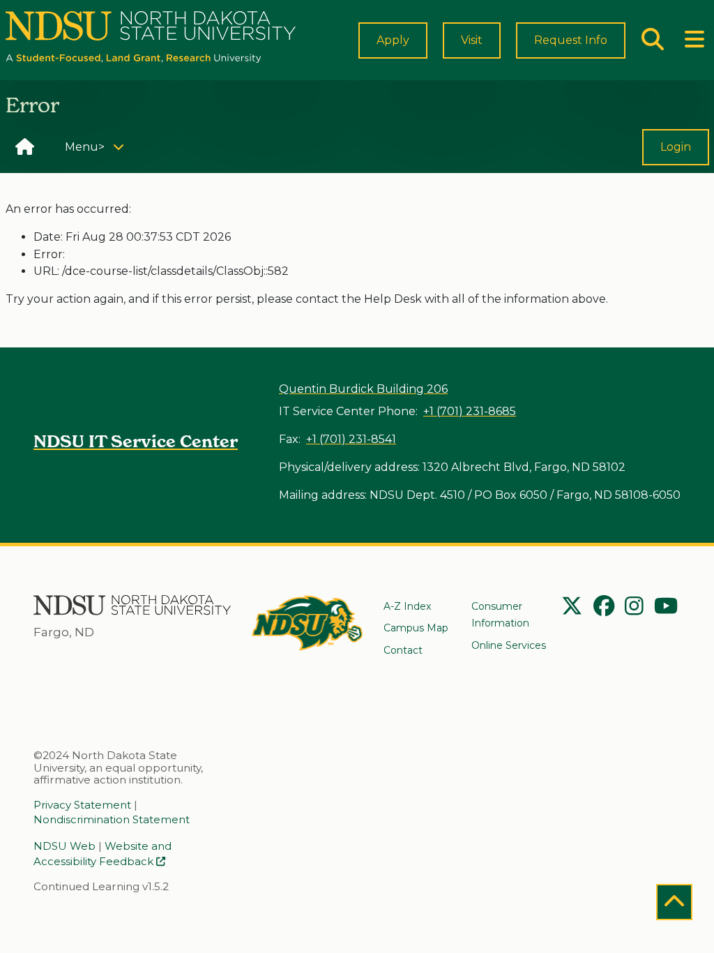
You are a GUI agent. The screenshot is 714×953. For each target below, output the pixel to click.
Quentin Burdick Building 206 (363, 389)
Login (675, 146)
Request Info (570, 40)
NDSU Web (64, 846)
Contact (403, 650)
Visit (472, 40)
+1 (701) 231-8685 (469, 411)
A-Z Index (407, 606)
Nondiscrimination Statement (111, 819)
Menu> (99, 146)
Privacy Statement (82, 804)
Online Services (508, 645)
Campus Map (415, 628)
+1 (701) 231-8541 (351, 439)
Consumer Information (500, 615)
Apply (393, 40)
